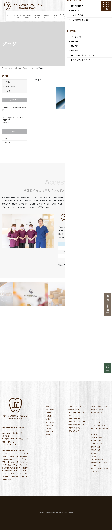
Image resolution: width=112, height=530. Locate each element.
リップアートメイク (97, 437)
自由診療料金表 (77, 6)
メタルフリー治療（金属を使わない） (99, 430)
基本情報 (74, 46)
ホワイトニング (95, 422)
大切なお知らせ (11, 86)
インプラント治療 (96, 440)
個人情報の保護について (80, 59)
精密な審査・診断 (73, 409)
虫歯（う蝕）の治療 (97, 409)
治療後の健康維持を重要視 (76, 425)
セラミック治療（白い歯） (99, 425)
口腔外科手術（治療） (97, 444)
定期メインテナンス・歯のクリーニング (99, 464)
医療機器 (74, 41)
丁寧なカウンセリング (75, 406)
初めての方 (49, 406)
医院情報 (48, 428)
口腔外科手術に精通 (74, 428)
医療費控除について (79, 10)
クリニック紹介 (77, 37)
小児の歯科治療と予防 (97, 459)
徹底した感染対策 (73, 431)
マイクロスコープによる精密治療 (76, 414)
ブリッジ (93, 416)
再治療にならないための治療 (77, 421)
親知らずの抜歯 (95, 447)
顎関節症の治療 (95, 450)
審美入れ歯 (94, 434)
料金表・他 (49, 425)
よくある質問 (50, 422)
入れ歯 (93, 419)
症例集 (48, 419)
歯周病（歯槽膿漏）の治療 (99, 406)
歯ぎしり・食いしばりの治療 (99, 468)
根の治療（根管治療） (97, 413)
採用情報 (48, 435)
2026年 (7, 138)
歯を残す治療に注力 (74, 418)
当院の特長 (49, 413)
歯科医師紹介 (50, 409)
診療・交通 (49, 432)
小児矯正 (93, 456)
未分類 (8, 91)
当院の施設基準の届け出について (84, 55)
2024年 (7, 143)
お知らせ (9, 82)
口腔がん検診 (95, 471)
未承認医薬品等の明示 (80, 19)
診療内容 (48, 416)
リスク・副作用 (77, 15)
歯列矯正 (93, 453)
